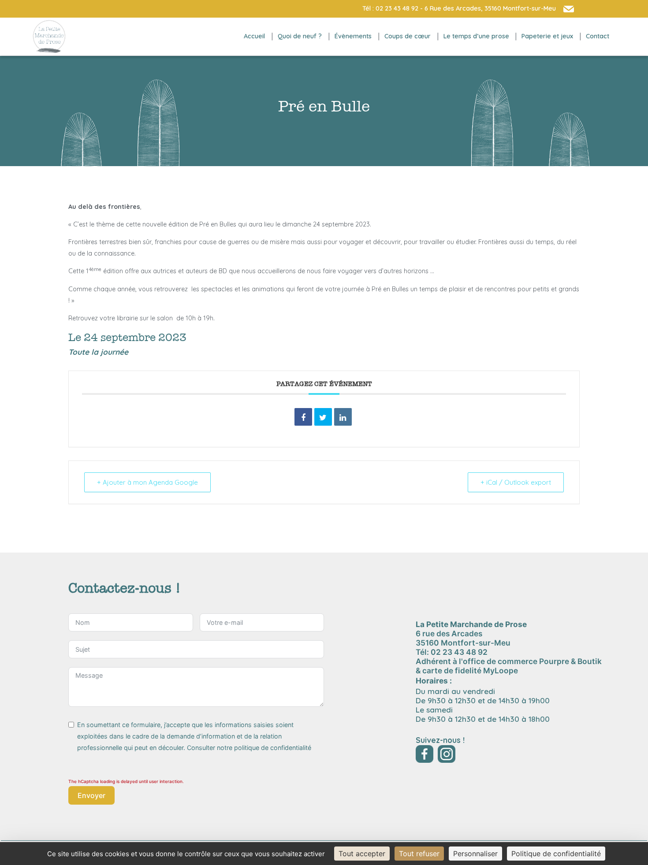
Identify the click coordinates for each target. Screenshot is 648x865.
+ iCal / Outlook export (515, 482)
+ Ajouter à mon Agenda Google (147, 482)
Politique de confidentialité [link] (556, 853)
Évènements (353, 36)
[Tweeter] (323, 417)
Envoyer (91, 795)
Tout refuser (419, 853)
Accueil (254, 36)
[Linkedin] (343, 417)
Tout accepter (362, 853)
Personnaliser (475, 853)
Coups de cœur (407, 36)
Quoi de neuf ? (300, 36)
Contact (597, 36)
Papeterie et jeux (547, 36)
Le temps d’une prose (476, 36)
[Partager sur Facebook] (303, 417)
